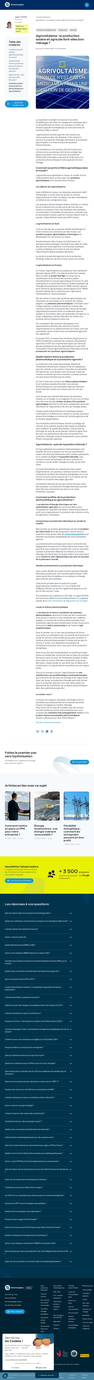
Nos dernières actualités (13, 1305)
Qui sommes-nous (11, 1294)
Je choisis (15, 1368)
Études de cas (87, 1319)
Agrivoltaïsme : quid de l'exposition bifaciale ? (16, 77)
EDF (63, 586)
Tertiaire (56, 1328)
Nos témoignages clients (13, 1301)
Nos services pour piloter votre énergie (45, 1302)
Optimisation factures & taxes (45, 1328)
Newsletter (85, 1315)
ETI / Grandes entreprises (58, 1296)
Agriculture (57, 1321)
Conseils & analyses (43, 17)
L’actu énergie (87, 1290)
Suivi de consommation (73, 1308)
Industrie (56, 1325)
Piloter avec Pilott (72, 1302)
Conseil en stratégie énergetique (44, 1311)
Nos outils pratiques (85, 1304)
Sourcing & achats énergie (44, 1320)
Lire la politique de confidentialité (16, 1360)
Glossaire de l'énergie (86, 1310)
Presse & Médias (10, 1298)
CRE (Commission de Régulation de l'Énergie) (67, 601)
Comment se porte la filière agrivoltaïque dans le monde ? (16, 53)
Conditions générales (72, 1376)
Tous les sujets (87, 1322)
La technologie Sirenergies (73, 1326)
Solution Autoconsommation (48, 722)
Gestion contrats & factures (71, 1318)
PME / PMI (56, 1292)
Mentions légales (85, 1376)
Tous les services (43, 1295)
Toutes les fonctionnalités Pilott (73, 1294)
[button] (47, 1375)
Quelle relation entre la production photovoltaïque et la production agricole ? (16, 66)
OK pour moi (41, 1368)
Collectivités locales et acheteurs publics (57, 1305)
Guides (84, 1299)
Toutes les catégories (85, 1327)
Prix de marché (73, 1313)
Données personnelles (59, 1376)
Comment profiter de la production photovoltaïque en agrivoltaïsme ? (16, 87)
